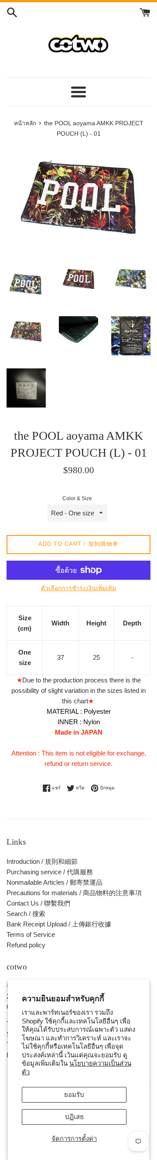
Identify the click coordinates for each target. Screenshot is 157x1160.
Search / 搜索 (26, 913)
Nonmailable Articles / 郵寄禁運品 (54, 882)
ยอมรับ (74, 1094)
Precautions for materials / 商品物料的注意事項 (74, 892)
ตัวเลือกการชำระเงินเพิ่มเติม (78, 588)
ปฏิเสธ (74, 1116)
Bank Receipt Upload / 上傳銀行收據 (59, 924)
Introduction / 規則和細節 (42, 861)
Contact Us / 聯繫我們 (38, 903)
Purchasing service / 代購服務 (50, 872)
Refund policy (26, 945)
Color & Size (77, 498)
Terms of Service (31, 934)
